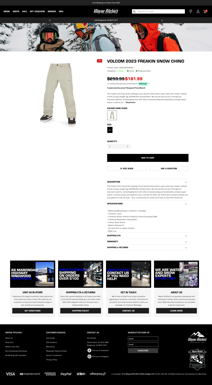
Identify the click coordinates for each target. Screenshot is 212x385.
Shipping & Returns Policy (56, 351)
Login (198, 11)
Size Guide (128, 168)
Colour (111, 108)
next (162, 21)
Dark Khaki (121, 108)
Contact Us (128, 310)
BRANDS (52, 11)
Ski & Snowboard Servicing (16, 351)
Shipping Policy (80, 310)
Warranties (50, 346)
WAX (61, 11)
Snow (7, 11)
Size (109, 124)
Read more (130, 102)
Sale (24, 11)
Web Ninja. (202, 374)
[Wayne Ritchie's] (106, 11)
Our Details (91, 338)
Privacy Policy (51, 359)
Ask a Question (169, 168)
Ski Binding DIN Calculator (15, 355)
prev (49, 21)
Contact (190, 11)
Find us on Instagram (100, 356)
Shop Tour (9, 342)
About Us (9, 338)
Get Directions (33, 310)
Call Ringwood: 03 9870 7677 (106, 20)
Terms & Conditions (54, 355)
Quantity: (112, 141)
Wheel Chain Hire (12, 346)
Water (16, 11)
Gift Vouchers (37, 11)
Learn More (176, 310)
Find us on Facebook (100, 350)
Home (92, 27)
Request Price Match (135, 88)
